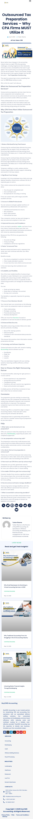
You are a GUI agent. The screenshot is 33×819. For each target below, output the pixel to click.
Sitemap (4, 816)
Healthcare (8, 770)
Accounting (4, 349)
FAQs (12, 815)
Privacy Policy (6, 815)
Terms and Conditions (22, 815)
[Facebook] (12, 505)
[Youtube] (17, 732)
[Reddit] (25, 505)
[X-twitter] (14, 732)
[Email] (16, 510)
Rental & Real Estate (10, 782)
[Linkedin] (16, 505)
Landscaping (8, 766)
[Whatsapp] (29, 505)
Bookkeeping (11, 433)
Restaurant (8, 774)
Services (16, 318)
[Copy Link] (4, 505)
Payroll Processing (9, 757)
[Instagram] (7, 732)
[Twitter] (8, 505)
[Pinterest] (21, 505)
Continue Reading (9, 591)
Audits (20, 226)
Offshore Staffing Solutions (12, 753)
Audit (6, 749)
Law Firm (7, 778)
